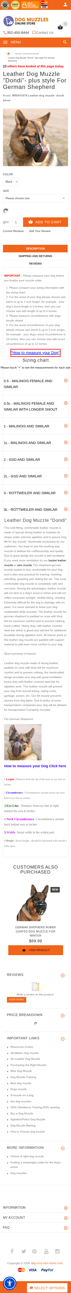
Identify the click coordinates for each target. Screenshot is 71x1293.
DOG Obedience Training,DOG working (35, 1107)
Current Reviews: (13, 231)
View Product (39, 950)
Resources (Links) (21, 1046)
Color (8, 174)
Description (35, 248)
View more (16, 999)
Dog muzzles (18, 1173)
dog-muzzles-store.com (47, 1263)
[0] (60, 29)
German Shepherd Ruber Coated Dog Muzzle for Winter (35, 931)
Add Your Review (39, 231)
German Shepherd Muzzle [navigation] (27, 54)
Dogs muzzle (18, 1089)
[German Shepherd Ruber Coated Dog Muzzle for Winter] (35, 902)
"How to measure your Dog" (35, 353)
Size (6, 190)
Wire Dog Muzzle (21, 1070)
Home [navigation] (8, 53)
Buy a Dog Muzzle (21, 1113)
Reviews (35, 263)
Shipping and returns (35, 256)
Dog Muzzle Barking (23, 1125)
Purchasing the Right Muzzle (28, 1065)
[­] (64, 42)
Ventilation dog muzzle (24, 1053)
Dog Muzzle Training (23, 1077)
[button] (9, 1283)
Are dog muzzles (20, 1101)
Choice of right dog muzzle (27, 1156)
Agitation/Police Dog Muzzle (27, 1119)
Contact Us (44, 33)
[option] (35, 137)
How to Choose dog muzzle (27, 1131)
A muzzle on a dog (22, 1095)
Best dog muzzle (20, 1083)
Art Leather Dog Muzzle (25, 1058)
